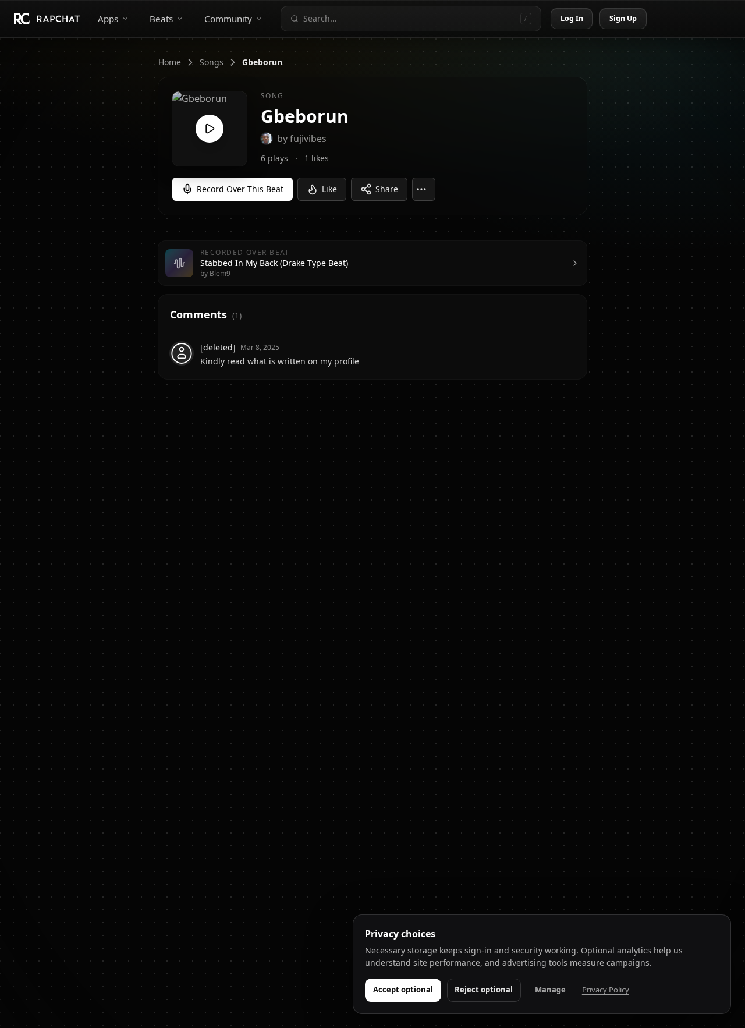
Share (386, 188)
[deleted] (218, 347)
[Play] (209, 128)
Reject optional (484, 989)
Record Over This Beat (240, 188)
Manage (550, 989)
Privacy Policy (605, 989)
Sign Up (623, 18)
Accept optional (403, 989)
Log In (572, 18)
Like (329, 188)
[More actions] (423, 189)
